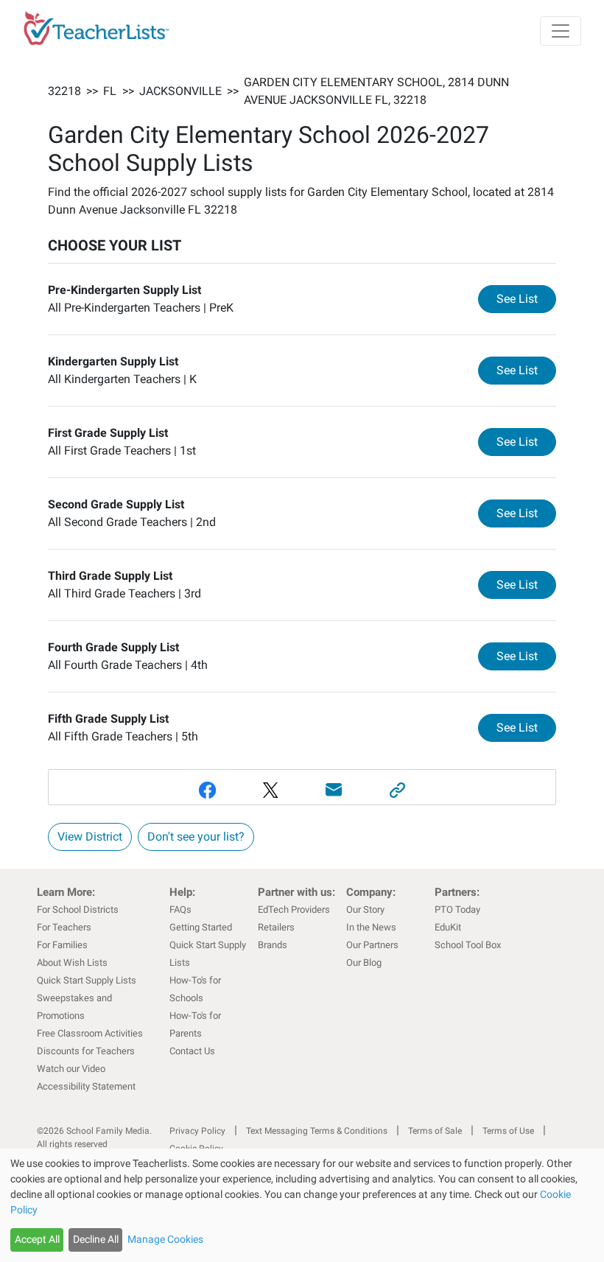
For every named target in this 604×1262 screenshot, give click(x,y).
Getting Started (200, 927)
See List (526, 298)
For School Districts (78, 909)
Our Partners (372, 944)
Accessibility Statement (86, 1086)
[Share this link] (397, 790)
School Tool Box (468, 944)
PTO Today (457, 909)
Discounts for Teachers (86, 1050)
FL (109, 91)
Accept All (37, 1239)
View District (89, 837)
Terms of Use (508, 1131)
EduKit (448, 927)
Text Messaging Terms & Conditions (316, 1131)
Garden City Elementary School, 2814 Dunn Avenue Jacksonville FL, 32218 (376, 91)
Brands (272, 944)
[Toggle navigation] (560, 31)
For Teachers (64, 927)
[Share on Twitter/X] (270, 790)
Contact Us (192, 1050)
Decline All (96, 1239)
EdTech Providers (294, 909)
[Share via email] (333, 790)
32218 (64, 91)
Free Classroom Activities (90, 1033)
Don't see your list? (196, 837)
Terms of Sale (435, 1131)
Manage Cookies (165, 1239)
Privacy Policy (197, 1131)
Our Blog (364, 962)
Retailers (276, 927)
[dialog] (302, 1205)
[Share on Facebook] (207, 790)
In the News (371, 927)
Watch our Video (71, 1068)
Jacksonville (180, 91)
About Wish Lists (72, 962)
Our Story (365, 909)
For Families (62, 944)
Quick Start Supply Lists (86, 980)
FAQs (180, 909)
